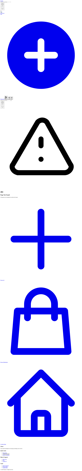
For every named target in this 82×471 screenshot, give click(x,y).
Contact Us (5, 461)
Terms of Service (6, 465)
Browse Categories (6, 455)
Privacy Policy (5, 466)
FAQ (3, 460)
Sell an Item (5, 452)
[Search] (0, 11)
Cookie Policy (5, 467)
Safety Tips (5, 459)
